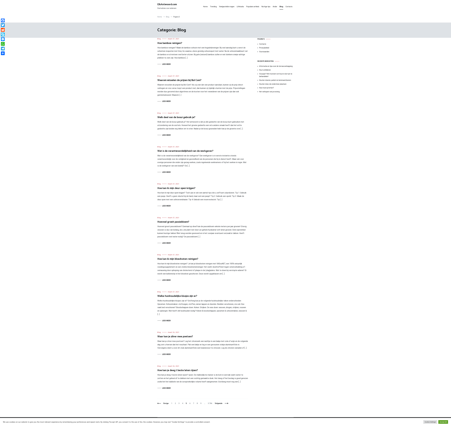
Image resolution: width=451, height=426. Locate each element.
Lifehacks (240, 7)
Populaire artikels (252, 7)
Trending (213, 7)
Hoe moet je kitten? (266, 88)
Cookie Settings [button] (430, 422)
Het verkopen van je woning (269, 92)
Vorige (166, 403)
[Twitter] (2, 25)
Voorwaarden (264, 52)
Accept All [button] (443, 422)
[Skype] (2, 34)
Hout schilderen (265, 70)
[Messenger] (2, 39)
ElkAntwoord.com (167, 4)
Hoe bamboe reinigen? (169, 43)
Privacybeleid (264, 48)
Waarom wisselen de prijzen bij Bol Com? (179, 80)
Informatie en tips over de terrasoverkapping (276, 66)
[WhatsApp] (2, 44)
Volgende (218, 403)
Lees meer (166, 64)
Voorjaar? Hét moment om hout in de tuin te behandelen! (275, 75)
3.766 (210, 403)
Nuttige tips (266, 7)
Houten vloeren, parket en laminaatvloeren (275, 80)
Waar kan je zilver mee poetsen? (175, 337)
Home (205, 7)
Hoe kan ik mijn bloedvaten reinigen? (177, 259)
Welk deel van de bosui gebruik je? (176, 117)
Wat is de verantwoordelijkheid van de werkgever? (185, 151)
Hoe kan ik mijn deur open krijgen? (176, 188)
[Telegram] (2, 48)
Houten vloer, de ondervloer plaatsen (272, 84)
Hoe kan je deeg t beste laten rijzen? (177, 370)
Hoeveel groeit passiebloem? (173, 222)
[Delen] (2, 53)
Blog (281, 7)
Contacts (289, 7)
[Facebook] (2, 20)
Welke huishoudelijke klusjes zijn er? (177, 296)
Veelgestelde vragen (226, 7)
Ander (275, 7)
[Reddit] (2, 29)
